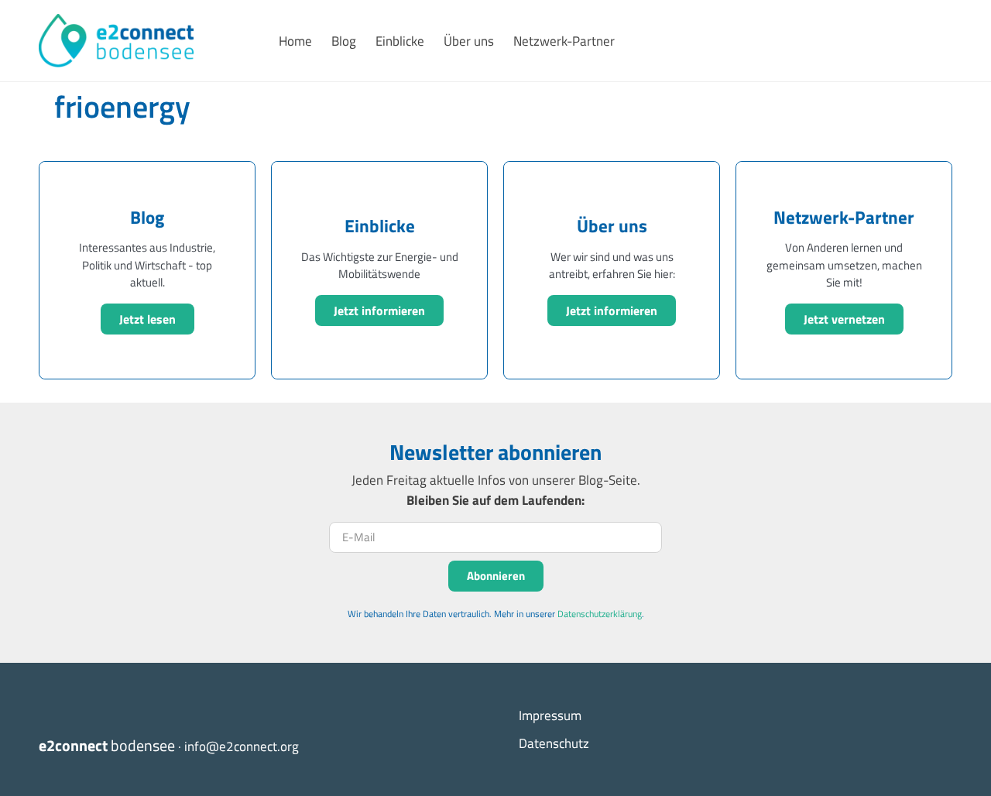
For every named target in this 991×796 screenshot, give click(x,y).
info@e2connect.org (241, 746)
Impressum (550, 715)
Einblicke (399, 41)
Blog (343, 41)
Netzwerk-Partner (564, 41)
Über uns (469, 41)
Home (295, 41)
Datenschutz (554, 743)
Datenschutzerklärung (599, 613)
